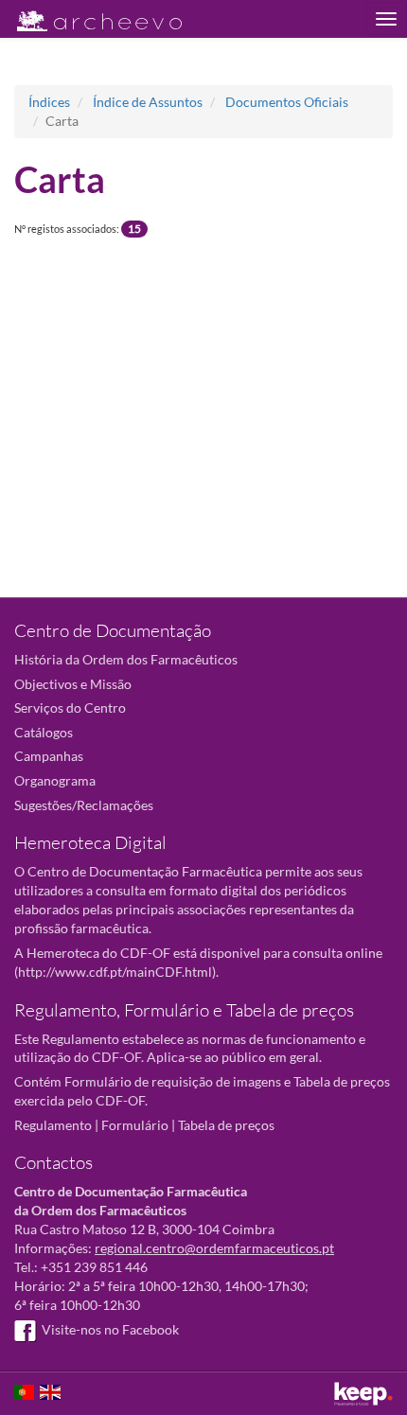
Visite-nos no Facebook (110, 1329)
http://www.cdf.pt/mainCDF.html (115, 972)
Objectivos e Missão (73, 684)
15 (134, 228)
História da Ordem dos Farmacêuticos (126, 659)
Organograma (55, 780)
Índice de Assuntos (148, 102)
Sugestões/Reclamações (83, 805)
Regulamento (53, 1125)
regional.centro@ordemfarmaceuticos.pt (214, 1248)
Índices (49, 102)
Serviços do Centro (70, 707)
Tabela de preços (226, 1125)
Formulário (134, 1125)
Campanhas (48, 756)
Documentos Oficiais (286, 102)
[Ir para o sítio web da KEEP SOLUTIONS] (363, 1394)
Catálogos (43, 732)
